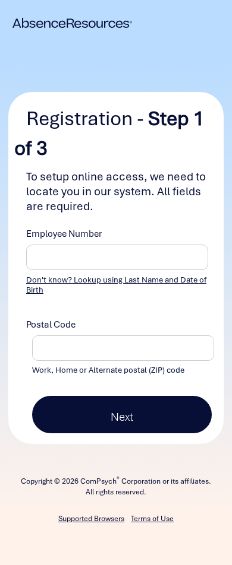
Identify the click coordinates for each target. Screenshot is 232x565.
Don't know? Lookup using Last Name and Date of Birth (116, 285)
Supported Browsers (91, 518)
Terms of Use (152, 518)
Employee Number (64, 234)
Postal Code (51, 325)
